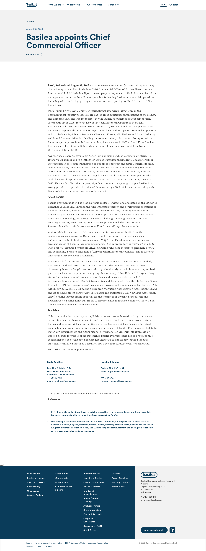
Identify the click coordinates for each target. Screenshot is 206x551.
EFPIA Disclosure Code (75, 543)
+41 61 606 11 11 (149, 497)
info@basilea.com (154, 500)
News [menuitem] (163, 4)
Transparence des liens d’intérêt (39, 547)
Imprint (29, 543)
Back (31, 21)
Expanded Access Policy (98, 543)
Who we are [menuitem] (54, 4)
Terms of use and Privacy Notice (48, 543)
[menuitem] (33, 474)
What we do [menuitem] (73, 4)
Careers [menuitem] (112, 4)
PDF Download (32, 54)
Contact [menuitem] (173, 4)
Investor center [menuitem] (94, 4)
